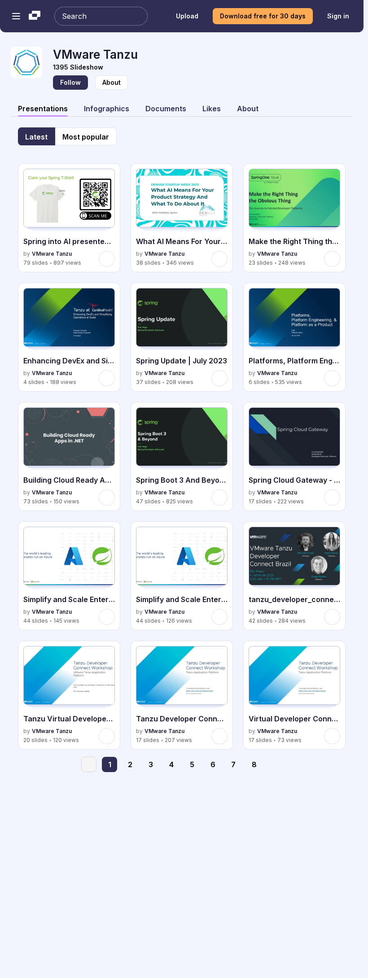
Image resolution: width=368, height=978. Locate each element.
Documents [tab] (165, 108)
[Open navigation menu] (16, 16)
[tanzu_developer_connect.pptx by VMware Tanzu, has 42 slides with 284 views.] (294, 576)
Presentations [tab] (43, 108)
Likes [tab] (211, 108)
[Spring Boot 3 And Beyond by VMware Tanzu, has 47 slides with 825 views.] (181, 456)
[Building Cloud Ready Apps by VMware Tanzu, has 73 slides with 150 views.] (69, 456)
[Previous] (88, 764)
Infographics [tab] (106, 108)
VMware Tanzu (52, 253)
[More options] (107, 259)
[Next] (274, 764)
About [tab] (247, 108)
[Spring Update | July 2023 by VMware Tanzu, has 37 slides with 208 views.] (181, 337)
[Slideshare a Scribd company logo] (34, 16)
